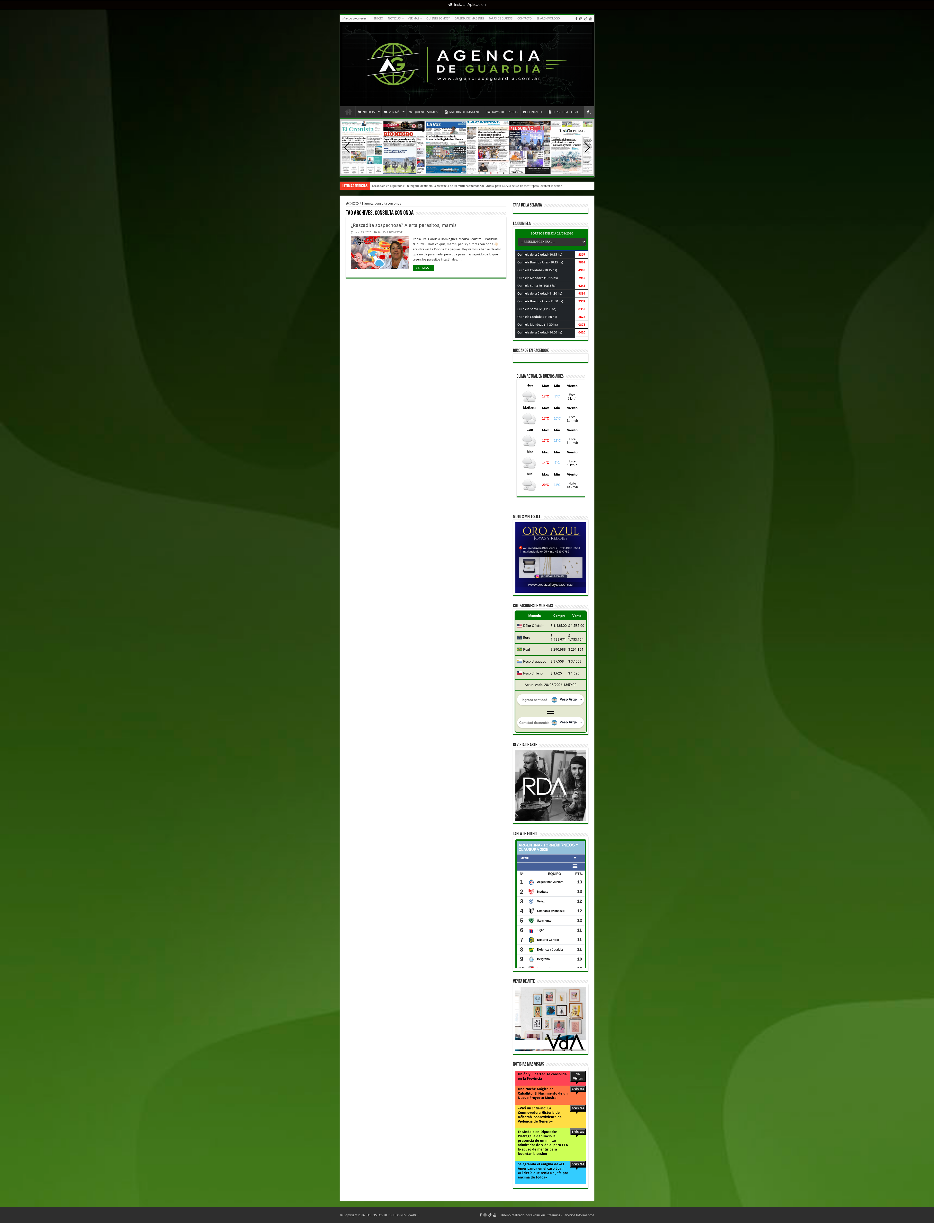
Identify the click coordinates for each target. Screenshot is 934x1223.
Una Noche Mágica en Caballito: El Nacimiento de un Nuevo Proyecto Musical (543, 1093)
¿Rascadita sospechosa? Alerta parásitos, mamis (404, 225)
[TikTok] (586, 19)
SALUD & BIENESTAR (390, 232)
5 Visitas (578, 1131)
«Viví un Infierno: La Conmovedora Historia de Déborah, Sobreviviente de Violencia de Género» (540, 1114)
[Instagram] (581, 19)
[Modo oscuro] (589, 112)
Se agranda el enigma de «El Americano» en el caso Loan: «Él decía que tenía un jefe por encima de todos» (442, 186)
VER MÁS (413, 18)
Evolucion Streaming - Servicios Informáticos (562, 1215)
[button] (587, 147)
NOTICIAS (394, 18)
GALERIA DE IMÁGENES (469, 18)
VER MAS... (423, 268)
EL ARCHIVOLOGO (548, 18)
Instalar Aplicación (469, 4)
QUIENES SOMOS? (438, 18)
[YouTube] (591, 19)
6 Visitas (578, 1089)
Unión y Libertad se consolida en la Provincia (542, 1076)
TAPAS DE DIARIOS (500, 18)
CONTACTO (524, 18)
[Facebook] (576, 19)
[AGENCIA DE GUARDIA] (467, 64)
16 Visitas (578, 1076)
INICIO (378, 18)
